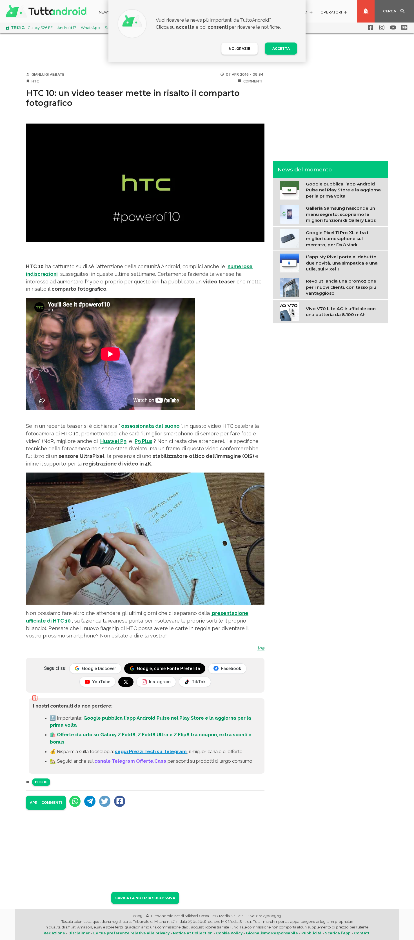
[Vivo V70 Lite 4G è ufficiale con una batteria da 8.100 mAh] (290, 311)
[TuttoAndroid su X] (125, 682)
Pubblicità (311, 933)
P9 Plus (143, 441)
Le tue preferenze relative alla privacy (131, 933)
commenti (252, 81)
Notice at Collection (193, 933)
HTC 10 (41, 782)
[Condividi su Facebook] (119, 801)
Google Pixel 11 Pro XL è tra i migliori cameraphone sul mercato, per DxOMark (337, 238)
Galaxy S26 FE (40, 28)
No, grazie (239, 48)
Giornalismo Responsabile (272, 933)
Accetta (281, 48)
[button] (334, 13)
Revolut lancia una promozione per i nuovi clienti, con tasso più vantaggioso (341, 287)
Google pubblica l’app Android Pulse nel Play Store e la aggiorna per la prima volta (343, 190)
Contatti (362, 933)
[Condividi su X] (104, 801)
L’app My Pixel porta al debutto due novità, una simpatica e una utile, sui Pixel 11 (342, 263)
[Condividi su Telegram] (89, 801)
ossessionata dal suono (150, 426)
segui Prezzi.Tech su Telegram (151, 751)
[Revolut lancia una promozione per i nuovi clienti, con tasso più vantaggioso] (290, 287)
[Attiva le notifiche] (366, 11)
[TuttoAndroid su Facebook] (369, 27)
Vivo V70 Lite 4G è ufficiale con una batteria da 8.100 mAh (341, 311)
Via (260, 648)
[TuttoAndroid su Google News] (403, 27)
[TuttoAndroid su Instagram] (380, 27)
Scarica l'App (338, 933)
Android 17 (66, 28)
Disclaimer (79, 933)
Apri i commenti (46, 802)
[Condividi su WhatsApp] (75, 801)
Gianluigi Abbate (48, 74)
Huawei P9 (113, 441)
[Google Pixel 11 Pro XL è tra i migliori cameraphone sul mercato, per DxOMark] (290, 238)
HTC (35, 81)
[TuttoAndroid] (47, 11)
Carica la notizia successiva (145, 898)
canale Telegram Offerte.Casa (130, 761)
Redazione (54, 933)
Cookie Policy (229, 933)
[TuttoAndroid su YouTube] (392, 27)
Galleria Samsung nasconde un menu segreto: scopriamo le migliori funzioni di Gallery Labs (341, 214)
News (104, 12)
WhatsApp (90, 28)
